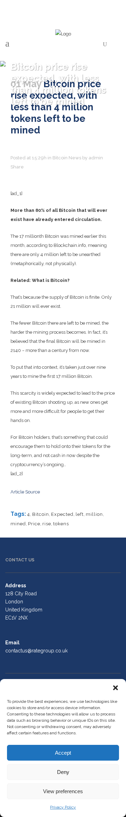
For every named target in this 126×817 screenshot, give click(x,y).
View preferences (63, 791)
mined (18, 523)
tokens (61, 523)
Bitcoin (40, 514)
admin (96, 157)
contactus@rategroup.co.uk (36, 650)
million (94, 514)
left (80, 514)
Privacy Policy (63, 807)
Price (34, 523)
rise (46, 523)
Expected (62, 514)
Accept (63, 753)
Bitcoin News (66, 157)
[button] (115, 687)
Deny (63, 772)
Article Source (25, 491)
